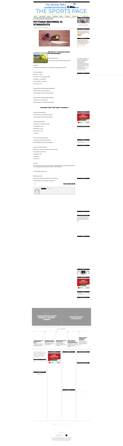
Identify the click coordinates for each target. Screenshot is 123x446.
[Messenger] (66, 184)
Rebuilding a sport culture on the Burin (50, 341)
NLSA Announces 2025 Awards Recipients (83, 338)
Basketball (55, 16)
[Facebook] (82, 16)
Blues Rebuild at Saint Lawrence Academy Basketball (72, 341)
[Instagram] (85, 16)
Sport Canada (79, 44)
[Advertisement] (83, 161)
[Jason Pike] (88, 272)
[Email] (87, 16)
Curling (60, 16)
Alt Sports (67, 16)
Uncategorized (49, 18)
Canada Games (75, 16)
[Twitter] (84, 16)
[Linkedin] (71, 184)
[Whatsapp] (72, 184)
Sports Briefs (42, 16)
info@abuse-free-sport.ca (81, 69)
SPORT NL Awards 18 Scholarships (61, 341)
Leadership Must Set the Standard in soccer (38, 341)
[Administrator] (83, 272)
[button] (66, 435)
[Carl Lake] (79, 272)
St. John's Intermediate (39, 18)
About (35, 16)
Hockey (48, 16)
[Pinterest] (69, 184)
